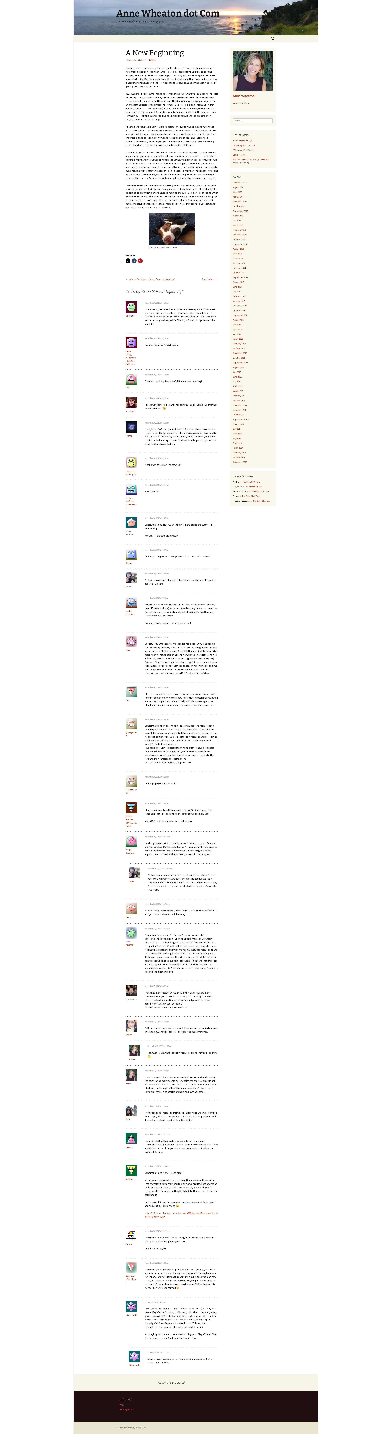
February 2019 (239, 230)
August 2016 (238, 320)
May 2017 (237, 291)
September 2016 (240, 315)
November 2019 (240, 201)
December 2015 (240, 353)
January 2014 (239, 457)
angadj (129, 435)
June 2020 (237, 192)
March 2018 (238, 258)
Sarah (128, 586)
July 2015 (237, 372)
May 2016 (237, 334)
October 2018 (239, 239)
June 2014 (237, 433)
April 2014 (237, 443)
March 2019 (238, 225)
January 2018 (239, 263)
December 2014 (240, 405)
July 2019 (237, 220)
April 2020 (237, 196)
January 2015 (239, 400)
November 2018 (240, 234)
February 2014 (239, 452)
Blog (153, 60)
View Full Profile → (241, 103)
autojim (129, 1244)
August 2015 (238, 367)
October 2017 (239, 272)
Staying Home (239, 154)
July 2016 (237, 324)
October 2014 (239, 414)
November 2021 (240, 182)
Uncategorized (126, 1409)
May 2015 (237, 381)
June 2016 (237, 329)
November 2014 (240, 410)
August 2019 (238, 215)
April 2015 (237, 386)
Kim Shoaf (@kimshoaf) (131, 1279)
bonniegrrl (130, 411)
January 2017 (239, 301)
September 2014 (240, 419)
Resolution (210, 279)
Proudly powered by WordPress (131, 1427)
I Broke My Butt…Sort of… (245, 145)
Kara (128, 1119)
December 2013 (240, 462)
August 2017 (238, 282)
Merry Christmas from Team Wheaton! (150, 279)
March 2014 (238, 447)
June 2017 (237, 286)
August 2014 (238, 424)
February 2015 (239, 395)
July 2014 (237, 428)
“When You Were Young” (244, 150)
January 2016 (239, 348)
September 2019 (240, 211)
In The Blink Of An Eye (242, 140)
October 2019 (239, 206)
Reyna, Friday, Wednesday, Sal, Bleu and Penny (131, 357)
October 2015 (239, 357)
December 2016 (240, 305)
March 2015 (238, 391)
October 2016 (239, 310)
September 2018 (240, 244)
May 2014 (237, 438)
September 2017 (240, 277)
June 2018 (237, 253)
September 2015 (240, 362)
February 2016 (239, 343)
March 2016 (238, 338)
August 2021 (238, 187)
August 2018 (238, 249)
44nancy (129, 1147)
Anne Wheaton (244, 96)
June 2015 (237, 376)
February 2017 (239, 296)
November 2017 (240, 267)
